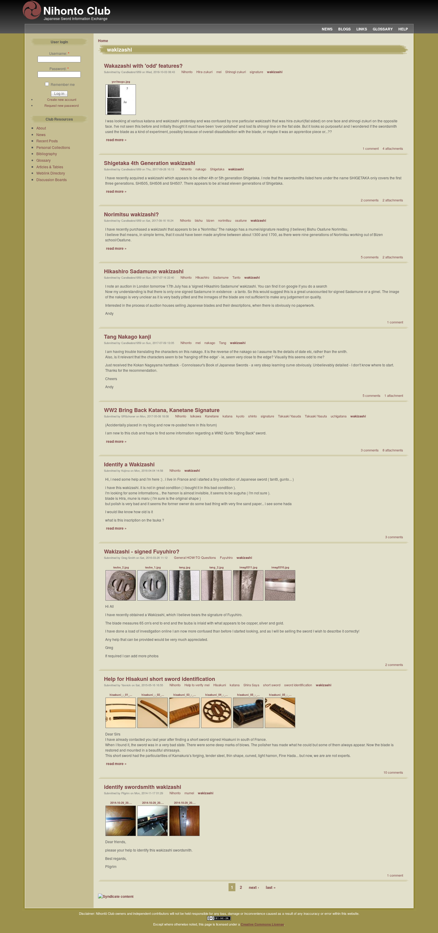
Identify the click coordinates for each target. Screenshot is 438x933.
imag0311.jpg (248, 567)
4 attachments (393, 148)
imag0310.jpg (280, 567)
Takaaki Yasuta (316, 416)
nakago (200, 168)
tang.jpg (184, 567)
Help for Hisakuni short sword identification (159, 679)
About (41, 127)
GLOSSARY (383, 29)
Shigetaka (217, 168)
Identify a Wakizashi (129, 464)
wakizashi (274, 72)
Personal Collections (53, 147)
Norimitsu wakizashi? (131, 214)
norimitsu (224, 220)
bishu (199, 220)
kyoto (240, 416)
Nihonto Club (77, 10)
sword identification (298, 684)
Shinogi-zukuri (235, 71)
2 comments (370, 200)
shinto (252, 416)
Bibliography (46, 153)
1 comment (371, 148)
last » (271, 887)
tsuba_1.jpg (153, 567)
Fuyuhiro (226, 557)
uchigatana (339, 416)
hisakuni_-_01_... (121, 695)
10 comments (393, 772)
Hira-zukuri (204, 71)
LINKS (361, 29)
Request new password (61, 105)
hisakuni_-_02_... (153, 695)
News (41, 134)
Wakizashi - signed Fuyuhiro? (141, 551)
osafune (241, 220)
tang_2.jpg (216, 567)
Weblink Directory (50, 172)
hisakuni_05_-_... (248, 695)
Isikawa (195, 416)
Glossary (43, 160)
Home (103, 40)
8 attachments (393, 450)
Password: (59, 68)
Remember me (62, 84)
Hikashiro (202, 277)
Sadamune (221, 277)
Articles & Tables (49, 166)
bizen (210, 220)
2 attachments (393, 200)
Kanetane (212, 416)
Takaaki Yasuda (289, 416)
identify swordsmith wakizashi (142, 787)
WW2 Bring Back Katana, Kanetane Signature (162, 410)
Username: (59, 53)
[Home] (32, 18)
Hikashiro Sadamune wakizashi (144, 271)
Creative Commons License (262, 924)
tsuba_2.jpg (121, 567)
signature (256, 71)
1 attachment (393, 395)
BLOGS (344, 29)
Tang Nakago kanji (127, 336)
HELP (403, 29)
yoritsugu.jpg (121, 82)
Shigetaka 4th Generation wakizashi (149, 163)
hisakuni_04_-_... (216, 695)
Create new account (61, 99)
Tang (222, 342)
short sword (271, 684)
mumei (189, 792)
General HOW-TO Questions (195, 557)
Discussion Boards (51, 179)
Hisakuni (219, 684)
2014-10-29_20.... (121, 803)
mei (218, 71)
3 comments (370, 450)
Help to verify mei (196, 684)
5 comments (370, 257)
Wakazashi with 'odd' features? (143, 66)
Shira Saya (251, 684)
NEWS (327, 29)
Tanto (236, 277)
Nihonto (186, 71)
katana (227, 416)
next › (254, 887)
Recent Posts (47, 140)
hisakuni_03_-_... (184, 695)
